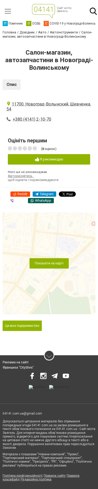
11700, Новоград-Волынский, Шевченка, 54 (49, 107)
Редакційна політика (36, 479)
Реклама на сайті (15, 362)
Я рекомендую (51, 159)
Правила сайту (55, 476)
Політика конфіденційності (23, 476)
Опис (12, 84)
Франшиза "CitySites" (18, 367)
